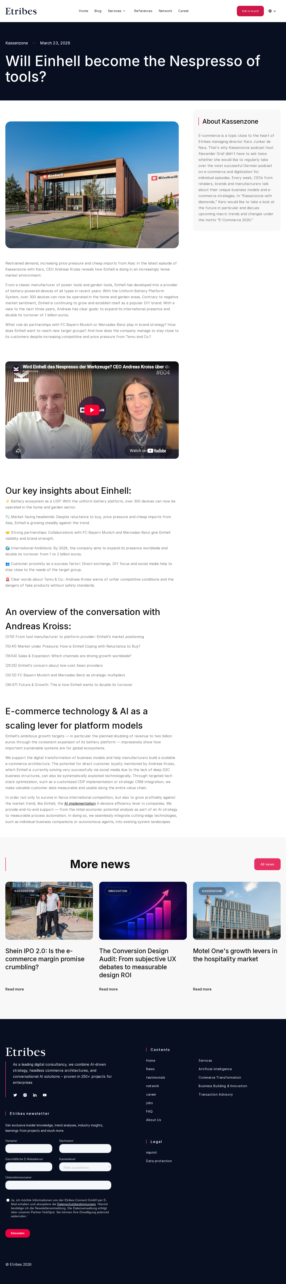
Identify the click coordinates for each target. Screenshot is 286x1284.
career (151, 1094)
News (150, 1069)
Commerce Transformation (220, 1077)
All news (267, 864)
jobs (149, 1103)
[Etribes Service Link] (118, 11)
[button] (118, 11)
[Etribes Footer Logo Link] (25, 1052)
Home (83, 11)
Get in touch (250, 11)
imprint (151, 1152)
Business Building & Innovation (223, 1086)
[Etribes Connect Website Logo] (21, 11)
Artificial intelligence (215, 1069)
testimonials (155, 1077)
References (143, 11)
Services (205, 1060)
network (152, 1086)
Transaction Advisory (216, 1094)
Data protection (159, 1161)
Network (165, 11)
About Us (153, 1120)
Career (183, 11)
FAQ (149, 1111)
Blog (98, 11)
